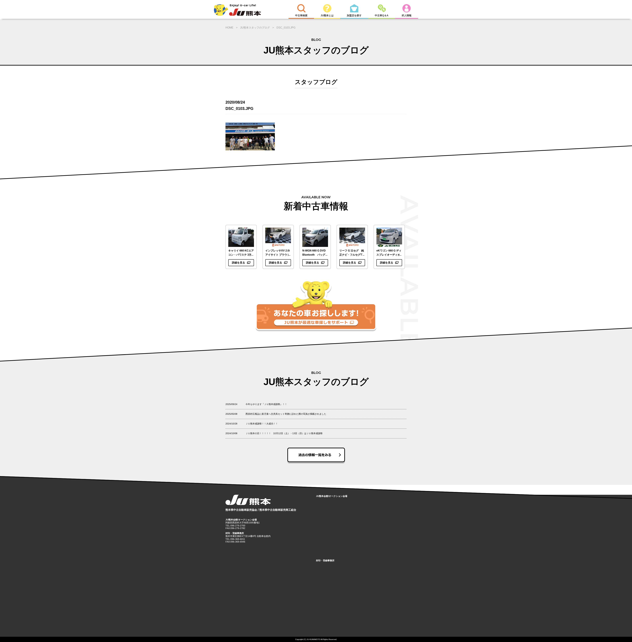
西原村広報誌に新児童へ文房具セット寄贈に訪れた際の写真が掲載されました (286, 414)
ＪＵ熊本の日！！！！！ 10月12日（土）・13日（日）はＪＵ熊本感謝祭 (284, 433)
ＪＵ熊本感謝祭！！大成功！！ (262, 423)
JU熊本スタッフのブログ (255, 27)
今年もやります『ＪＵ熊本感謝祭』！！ (266, 404)
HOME (229, 27)
